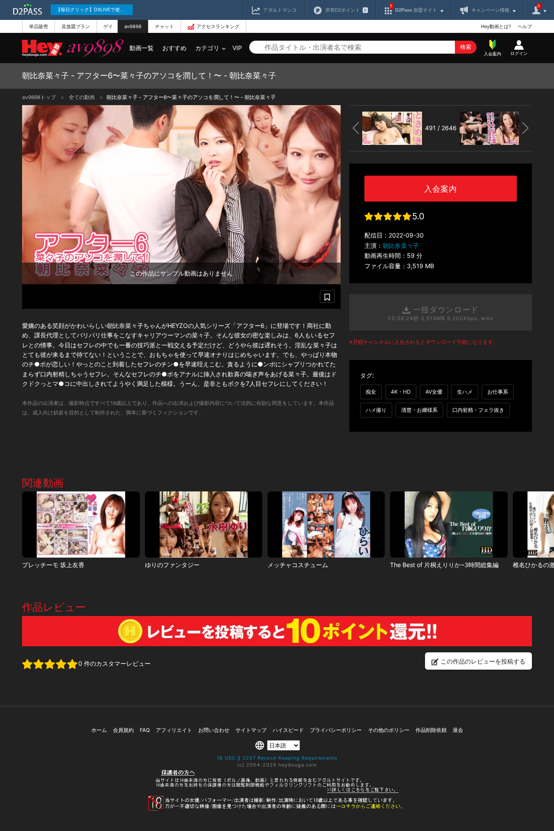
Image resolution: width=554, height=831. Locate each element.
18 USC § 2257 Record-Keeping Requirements (277, 758)
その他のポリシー (388, 730)
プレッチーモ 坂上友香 (53, 564)
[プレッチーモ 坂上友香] (80, 524)
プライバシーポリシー (336, 730)
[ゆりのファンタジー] (203, 524)
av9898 (133, 26)
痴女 (371, 391)
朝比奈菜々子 (401, 245)
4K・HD (401, 391)
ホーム (99, 730)
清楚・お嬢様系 (419, 410)
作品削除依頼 (431, 730)
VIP (237, 47)
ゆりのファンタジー (172, 564)
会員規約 (123, 730)
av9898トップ (39, 97)
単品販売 (38, 26)
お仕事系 (497, 391)
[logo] (93, 48)
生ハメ (465, 391)
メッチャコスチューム (297, 564)
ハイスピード (288, 730)
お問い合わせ (213, 730)
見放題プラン (75, 26)
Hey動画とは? (496, 26)
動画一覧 (141, 47)
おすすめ (174, 47)
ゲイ (108, 26)
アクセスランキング (217, 26)
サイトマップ (251, 730)
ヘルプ (525, 26)
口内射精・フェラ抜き (478, 410)
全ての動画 (82, 97)
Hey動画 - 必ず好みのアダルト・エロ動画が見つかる (42, 48)
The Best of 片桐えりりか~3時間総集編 (444, 564)
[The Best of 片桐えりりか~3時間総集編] (448, 524)
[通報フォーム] (277, 809)
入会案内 (440, 188)
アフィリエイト (174, 730)
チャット (164, 26)
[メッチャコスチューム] (326, 524)
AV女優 (433, 391)
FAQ (145, 730)
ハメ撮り (376, 410)
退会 (458, 730)
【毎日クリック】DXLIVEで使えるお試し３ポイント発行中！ (94, 9)
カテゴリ (207, 47)
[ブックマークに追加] (327, 296)
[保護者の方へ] (277, 792)
